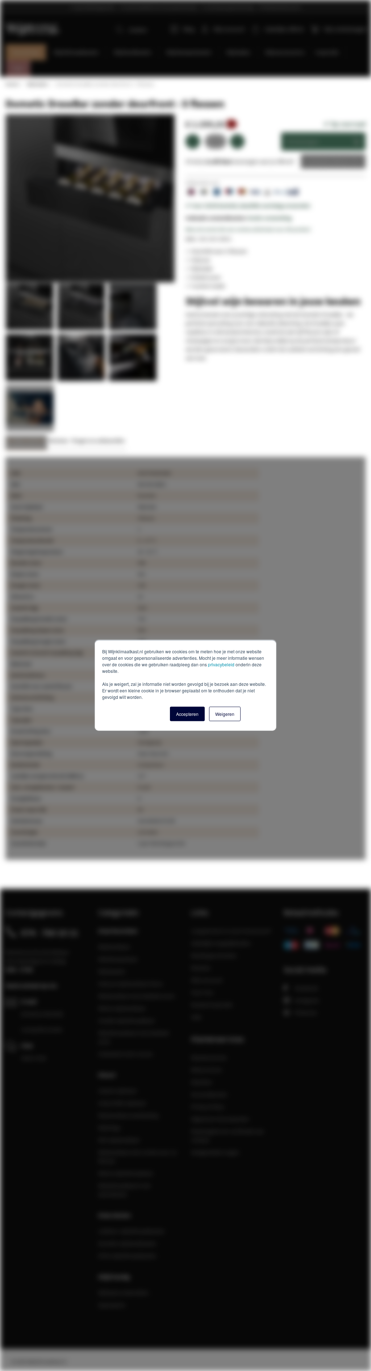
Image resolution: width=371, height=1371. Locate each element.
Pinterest (306, 1012)
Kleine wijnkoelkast (121, 1008)
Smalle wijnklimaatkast (126, 1020)
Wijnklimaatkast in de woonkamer (124, 1190)
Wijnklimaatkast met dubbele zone (133, 1037)
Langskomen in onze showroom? (231, 930)
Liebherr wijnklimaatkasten (131, 1231)
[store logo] (32, 24)
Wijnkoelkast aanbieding (128, 1115)
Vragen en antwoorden (98, 440)
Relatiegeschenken (214, 955)
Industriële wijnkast (122, 1103)
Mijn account (229, 29)
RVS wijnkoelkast (118, 1139)
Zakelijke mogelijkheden (221, 943)
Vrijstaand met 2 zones (125, 1053)
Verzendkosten (209, 1094)
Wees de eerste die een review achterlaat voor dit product (248, 229)
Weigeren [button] (224, 714)
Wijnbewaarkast (117, 959)
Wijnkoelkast (114, 946)
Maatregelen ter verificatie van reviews (227, 1135)
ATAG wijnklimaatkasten (127, 1255)
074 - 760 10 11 (49, 932)
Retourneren (206, 1069)
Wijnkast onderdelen (123, 1292)
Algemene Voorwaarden (220, 1118)
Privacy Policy (207, 1106)
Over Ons (202, 992)
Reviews (58, 440)
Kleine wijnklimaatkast (125, 1173)
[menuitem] (25, 52)
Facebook (306, 988)
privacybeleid (221, 664)
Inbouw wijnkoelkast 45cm (130, 983)
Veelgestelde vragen (215, 1152)
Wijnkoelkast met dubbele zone (136, 995)
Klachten (201, 1082)
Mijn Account (206, 980)
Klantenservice (209, 1057)
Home (11, 84)
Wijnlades (37, 84)
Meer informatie (26, 440)
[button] (31, 308)
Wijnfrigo (109, 1127)
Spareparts (111, 1304)
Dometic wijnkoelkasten (127, 1243)
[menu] (188, 60)
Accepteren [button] (187, 714)
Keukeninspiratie (212, 1004)
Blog (188, 29)
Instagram (307, 1000)
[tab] (26, 442)
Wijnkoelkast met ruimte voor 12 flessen (137, 1156)
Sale (196, 1016)
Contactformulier (42, 1029)
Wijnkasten (111, 971)
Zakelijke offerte (327, 161)
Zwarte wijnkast (117, 1090)
